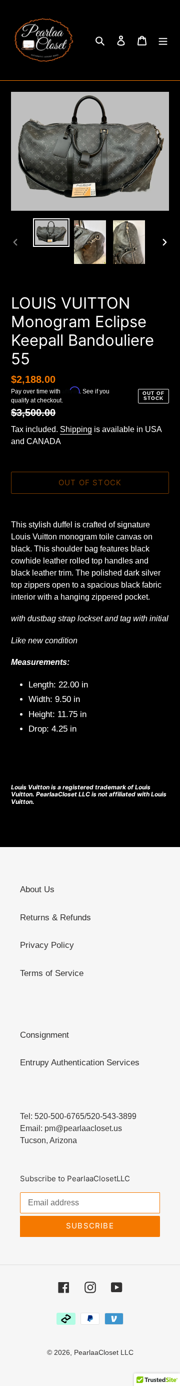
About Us (37, 889)
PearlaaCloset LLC (104, 1352)
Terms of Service (52, 973)
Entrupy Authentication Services (80, 1062)
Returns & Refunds (55, 917)
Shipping (76, 429)
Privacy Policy (47, 945)
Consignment (44, 1035)
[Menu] (163, 40)
